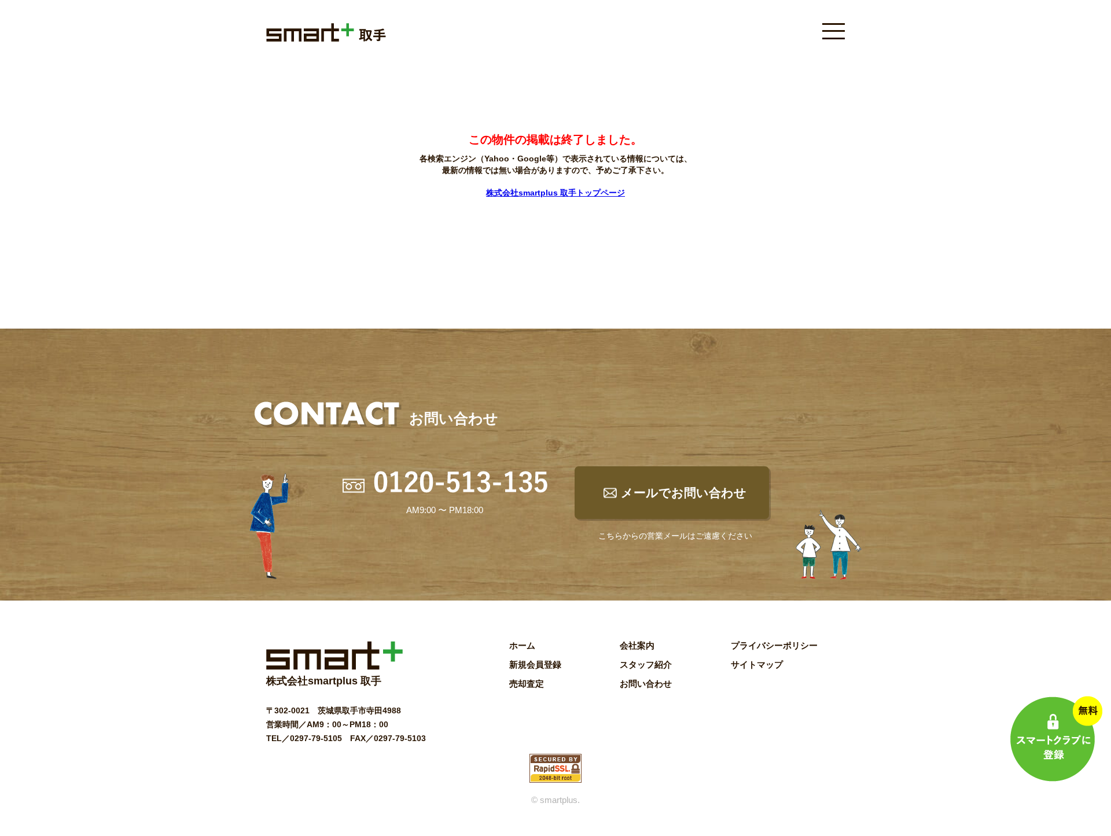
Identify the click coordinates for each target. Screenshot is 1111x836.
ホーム (522, 645)
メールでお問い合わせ (683, 492)
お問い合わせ (646, 683)
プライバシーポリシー (774, 645)
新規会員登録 (535, 664)
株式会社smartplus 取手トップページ (555, 192)
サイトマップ (757, 664)
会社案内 (637, 645)
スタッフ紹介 (646, 664)
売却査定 (526, 683)
